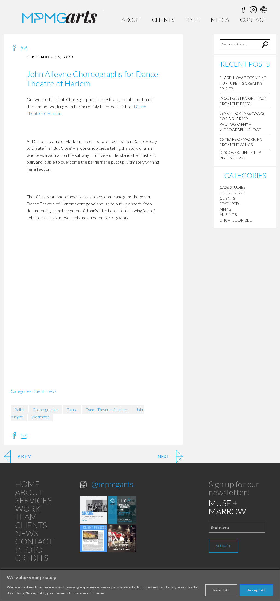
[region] (140, 585)
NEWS (26, 533)
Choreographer (45, 409)
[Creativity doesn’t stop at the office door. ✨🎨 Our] (93, 510)
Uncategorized (236, 220)
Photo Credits (31, 553)
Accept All (256, 590)
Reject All (221, 590)
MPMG (225, 209)
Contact (253, 19)
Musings (228, 214)
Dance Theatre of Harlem (107, 409)
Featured (229, 203)
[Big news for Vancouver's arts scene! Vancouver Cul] (122, 538)
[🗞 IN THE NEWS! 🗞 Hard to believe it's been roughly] (93, 538)
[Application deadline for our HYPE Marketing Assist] (122, 510)
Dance (72, 409)
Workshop (40, 416)
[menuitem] (131, 19)
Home (27, 484)
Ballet (19, 409)
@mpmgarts (112, 484)
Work (27, 508)
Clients (163, 19)
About (131, 19)
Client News (44, 391)
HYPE (192, 19)
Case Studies (232, 187)
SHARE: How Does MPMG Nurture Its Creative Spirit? (243, 83)
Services (33, 500)
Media (220, 19)
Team (26, 516)
